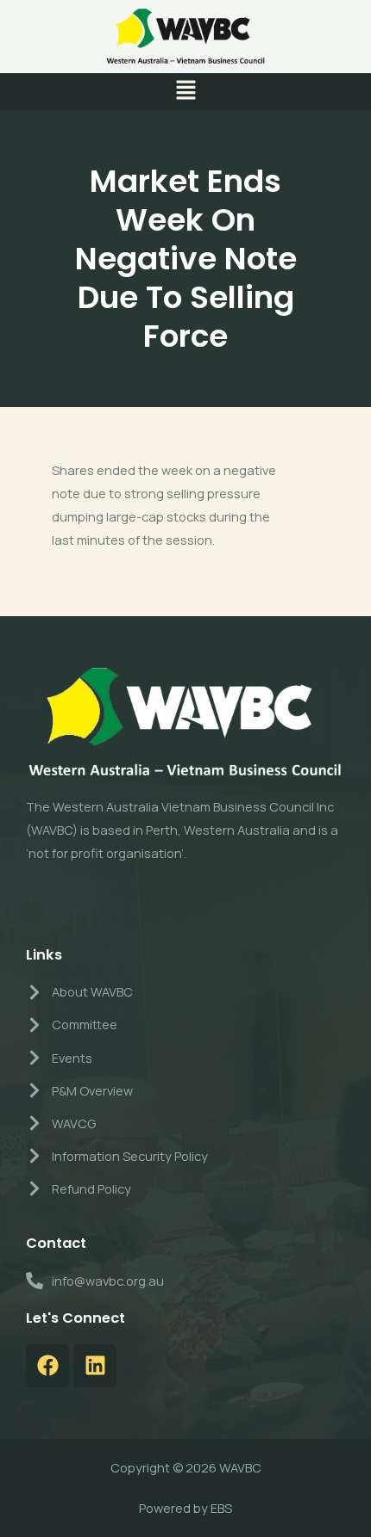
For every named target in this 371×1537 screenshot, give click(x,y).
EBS (221, 1507)
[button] (185, 91)
